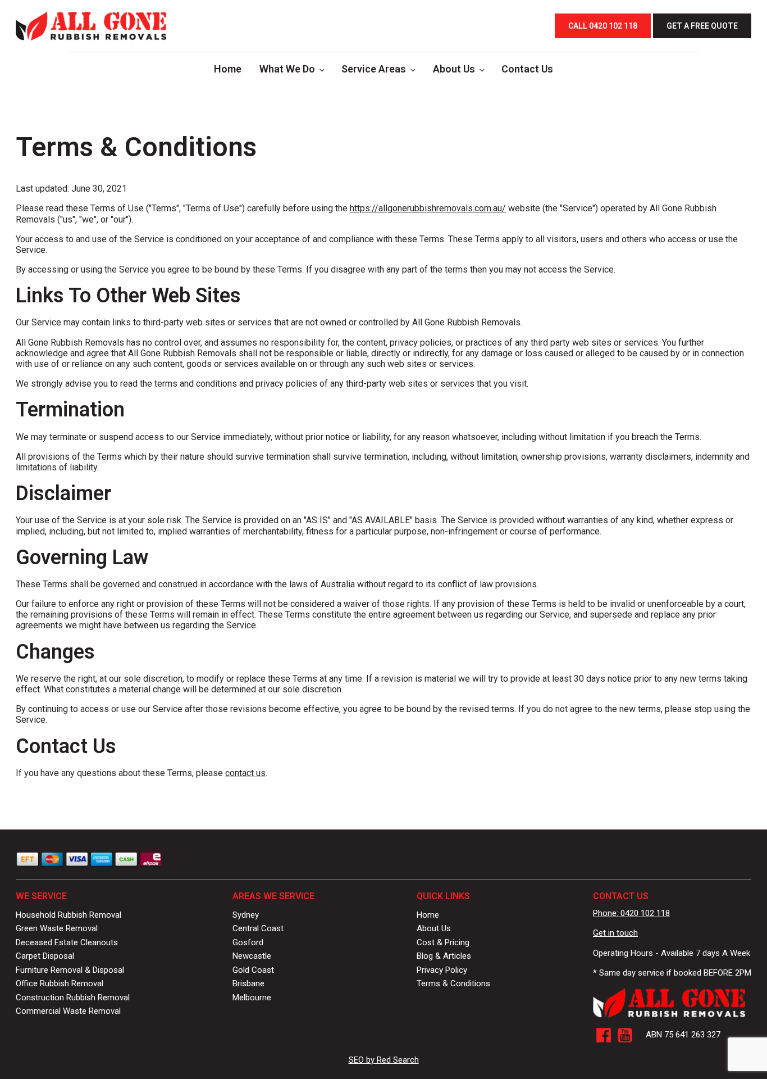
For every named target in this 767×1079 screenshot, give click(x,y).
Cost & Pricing (443, 942)
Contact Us (527, 69)
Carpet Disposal (45, 956)
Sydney (245, 915)
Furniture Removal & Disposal (70, 970)
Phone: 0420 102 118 (631, 913)
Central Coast (258, 928)
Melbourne (251, 997)
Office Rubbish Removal (59, 983)
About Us (454, 69)
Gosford (247, 942)
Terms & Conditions (453, 983)
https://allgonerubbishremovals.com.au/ (428, 208)
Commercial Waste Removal (68, 1011)
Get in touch (615, 933)
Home (227, 69)
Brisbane (248, 983)
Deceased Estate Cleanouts (67, 942)
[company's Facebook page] (603, 1035)
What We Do (287, 69)
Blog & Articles (444, 956)
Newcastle (251, 956)
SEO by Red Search (384, 1060)
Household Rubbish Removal (68, 915)
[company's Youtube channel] (625, 1035)
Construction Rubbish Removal (73, 997)
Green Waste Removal (57, 928)
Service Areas (373, 69)
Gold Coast (253, 970)
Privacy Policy (442, 970)
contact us (245, 773)
